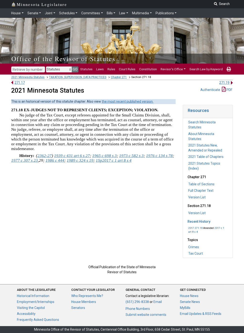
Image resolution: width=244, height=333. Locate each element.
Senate (32, 13)
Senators (78, 308)
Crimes (193, 247)
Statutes (86, 69)
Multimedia (140, 13)
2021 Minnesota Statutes (28, 77)
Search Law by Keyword (206, 69)
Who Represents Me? (87, 296)
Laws (100, 69)
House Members (83, 302)
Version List (197, 197)
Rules (111, 69)
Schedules (67, 13)
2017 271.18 (195, 228)
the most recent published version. (127, 101)
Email (157, 302)
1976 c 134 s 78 (159, 155)
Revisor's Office (172, 69)
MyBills (185, 308)
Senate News (190, 302)
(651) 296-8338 (137, 302)
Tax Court (195, 253)
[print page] (229, 69)
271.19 (224, 83)
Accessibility (26, 314)
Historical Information (33, 296)
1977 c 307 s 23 (24, 160)
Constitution (148, 69)
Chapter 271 (119, 77)
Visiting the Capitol (31, 308)
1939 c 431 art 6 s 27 (72, 155)
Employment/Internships (35, 302)
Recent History (199, 221)
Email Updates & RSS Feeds (200, 314)
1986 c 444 (55, 160)
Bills (110, 13)
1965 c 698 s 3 (104, 155)
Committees (90, 13)
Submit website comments (146, 315)
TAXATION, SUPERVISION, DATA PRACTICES (77, 77)
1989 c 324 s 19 (80, 160)
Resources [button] (198, 110)
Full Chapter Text (201, 190)
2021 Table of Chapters (206, 157)
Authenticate (210, 90)
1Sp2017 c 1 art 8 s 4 (114, 160)
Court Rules (127, 69)
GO (75, 69)
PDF (229, 90)
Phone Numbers (138, 309)
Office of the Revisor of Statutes (63, 58)
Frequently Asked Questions (38, 320)
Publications (165, 13)
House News (189, 296)
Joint (48, 13)
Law (122, 13)
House (16, 13)
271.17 (20, 83)
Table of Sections (201, 184)
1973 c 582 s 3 (131, 155)
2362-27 (44, 155)
